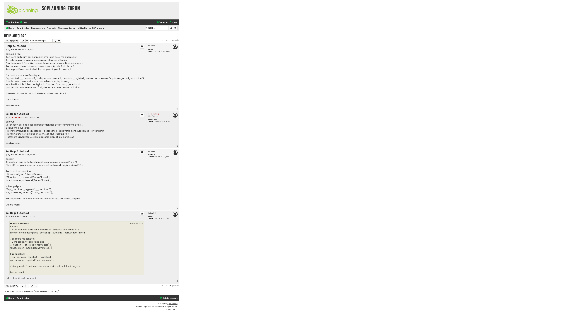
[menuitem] (23, 22)
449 (155, 120)
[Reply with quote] (142, 46)
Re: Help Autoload (17, 114)
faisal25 (152, 213)
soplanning (153, 114)
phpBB (147, 306)
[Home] (22, 11)
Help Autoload (15, 36)
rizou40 (151, 46)
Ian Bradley (173, 304)
